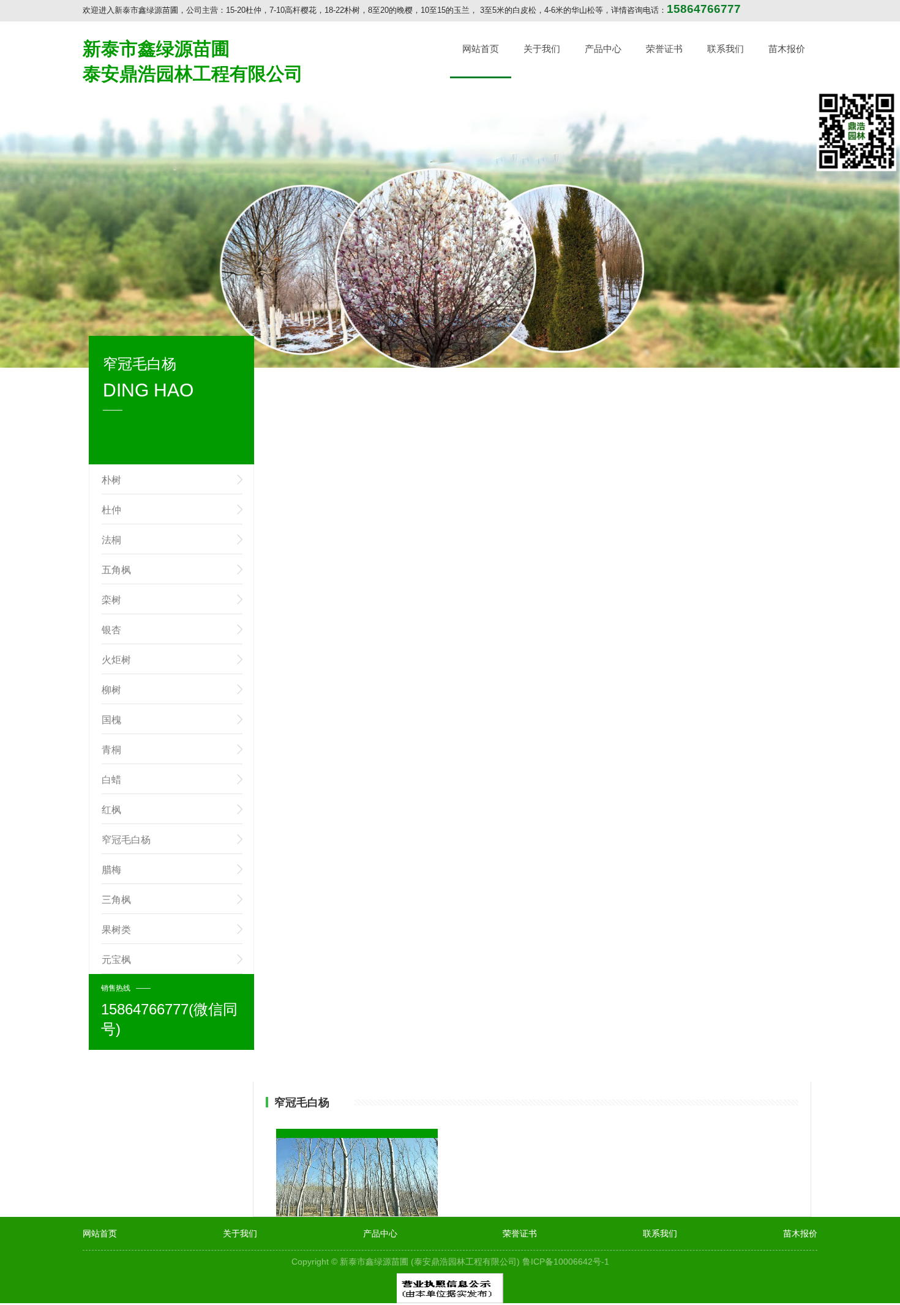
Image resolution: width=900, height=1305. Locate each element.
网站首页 (480, 48)
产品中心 (603, 48)
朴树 (111, 480)
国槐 (111, 720)
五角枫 (116, 570)
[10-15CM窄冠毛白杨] (357, 1184)
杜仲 (111, 510)
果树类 (116, 929)
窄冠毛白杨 (126, 840)
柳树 (111, 690)
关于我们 (541, 48)
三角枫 (116, 899)
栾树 (111, 600)
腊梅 (111, 869)
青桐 (111, 750)
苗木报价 (786, 48)
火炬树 (116, 660)
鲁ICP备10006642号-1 (565, 1261)
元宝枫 (116, 959)
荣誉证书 (664, 48)
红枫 (111, 810)
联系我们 (725, 48)
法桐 (111, 540)
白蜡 (111, 780)
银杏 (111, 630)
